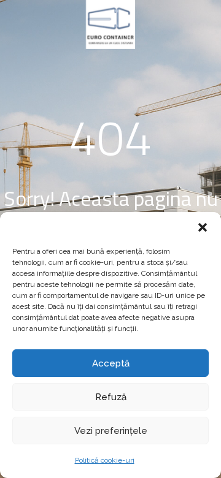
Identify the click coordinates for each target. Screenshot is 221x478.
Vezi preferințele (110, 430)
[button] (202, 227)
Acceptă (111, 363)
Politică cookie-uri (104, 460)
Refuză (110, 397)
